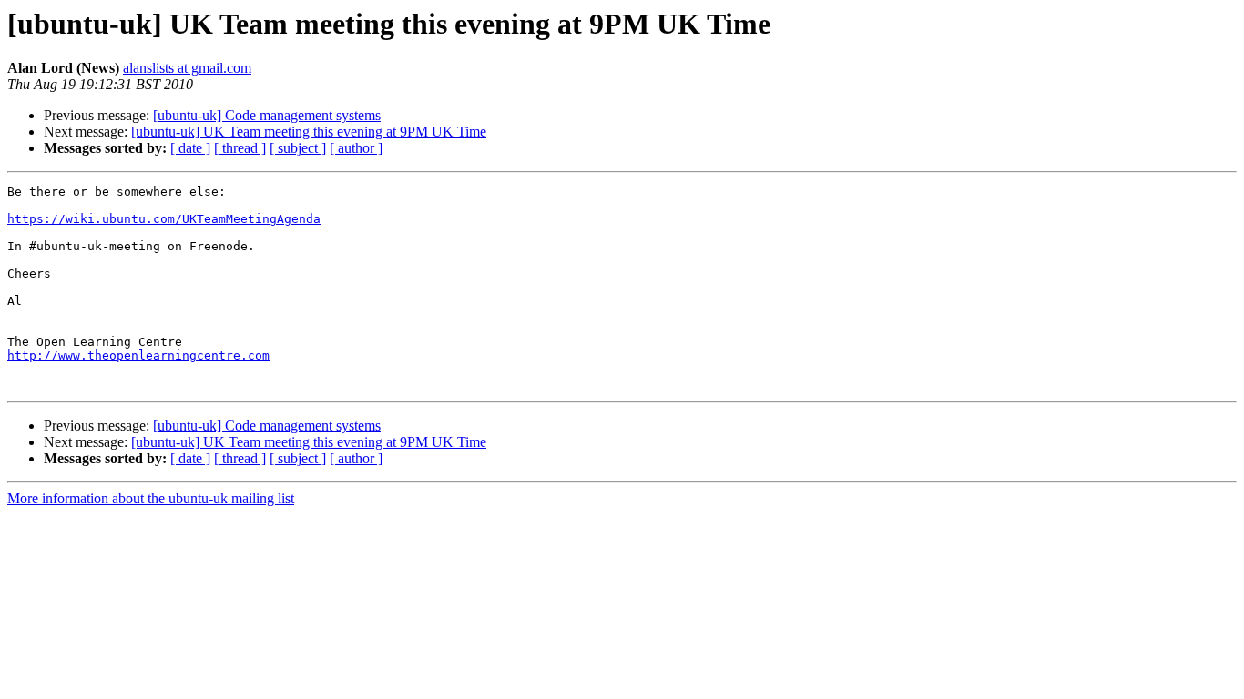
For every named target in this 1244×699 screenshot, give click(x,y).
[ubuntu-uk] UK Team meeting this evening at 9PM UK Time (308, 131)
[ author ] (356, 148)
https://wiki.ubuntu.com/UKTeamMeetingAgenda (164, 219)
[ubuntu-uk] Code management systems (267, 115)
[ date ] (190, 148)
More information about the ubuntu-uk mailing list (150, 498)
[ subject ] (298, 148)
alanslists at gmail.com (187, 68)
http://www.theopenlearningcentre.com (138, 355)
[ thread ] (240, 148)
